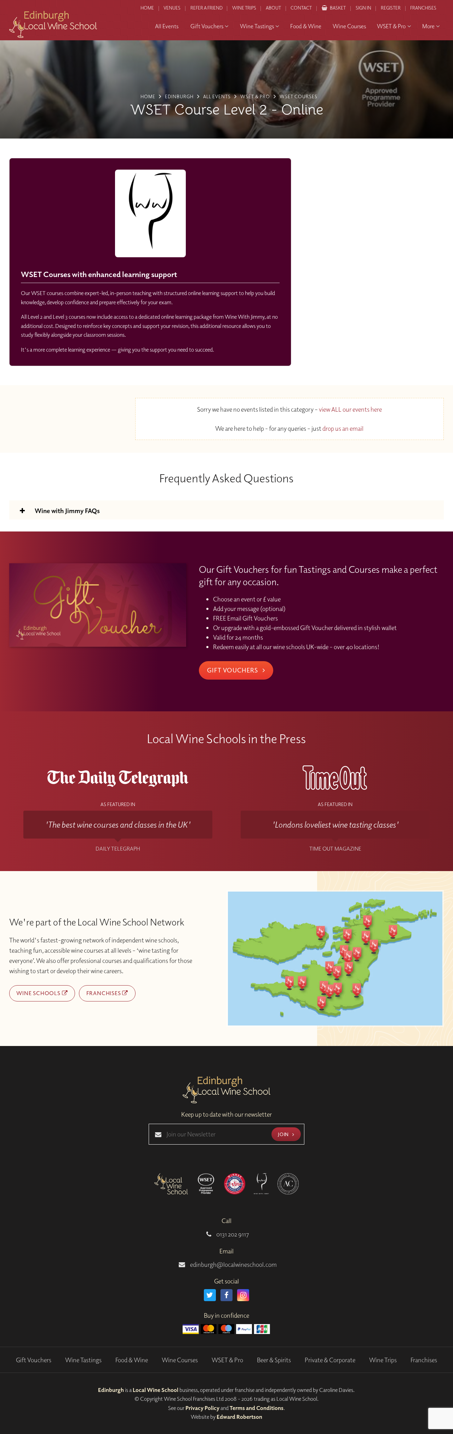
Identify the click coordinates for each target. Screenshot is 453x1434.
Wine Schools (39, 993)
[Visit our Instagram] (243, 1295)
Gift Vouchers (233, 670)
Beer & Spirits (274, 1360)
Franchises (423, 8)
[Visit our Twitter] (210, 1295)
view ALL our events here (350, 409)
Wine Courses (180, 1360)
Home (147, 8)
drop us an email (342, 428)
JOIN (284, 1134)
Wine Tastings (83, 1360)
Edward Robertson (239, 1416)
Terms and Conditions (256, 1407)
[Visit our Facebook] (226, 1295)
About (273, 8)
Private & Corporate (330, 1360)
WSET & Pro (227, 1360)
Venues (172, 8)
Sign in (363, 8)
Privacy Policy (202, 1407)
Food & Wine (131, 1360)
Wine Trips (383, 1360)
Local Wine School (155, 1389)
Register (391, 8)
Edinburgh (111, 1389)
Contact (301, 8)
